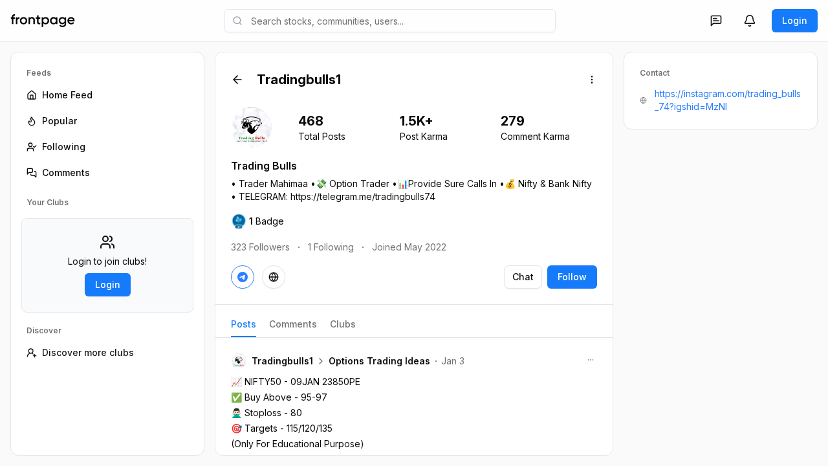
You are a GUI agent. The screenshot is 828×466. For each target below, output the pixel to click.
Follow (572, 276)
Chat (523, 276)
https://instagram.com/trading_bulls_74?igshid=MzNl (728, 100)
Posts (243, 323)
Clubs (343, 323)
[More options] (592, 79)
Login (794, 20)
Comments (293, 323)
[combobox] (390, 20)
